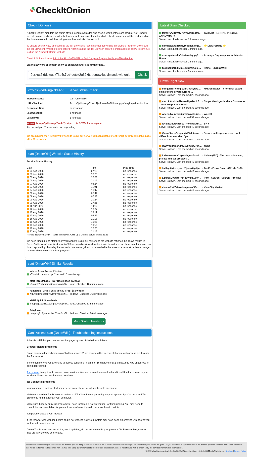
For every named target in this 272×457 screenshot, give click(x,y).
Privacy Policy (240, 451)
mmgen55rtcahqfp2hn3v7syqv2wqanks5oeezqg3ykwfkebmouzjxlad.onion (182, 88)
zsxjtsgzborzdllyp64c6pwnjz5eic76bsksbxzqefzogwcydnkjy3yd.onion (182, 68)
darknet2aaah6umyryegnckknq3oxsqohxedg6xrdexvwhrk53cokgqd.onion (182, 45)
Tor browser (33, 372)
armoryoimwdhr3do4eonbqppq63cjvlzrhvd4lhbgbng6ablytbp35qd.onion (182, 55)
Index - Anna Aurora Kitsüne (46, 271)
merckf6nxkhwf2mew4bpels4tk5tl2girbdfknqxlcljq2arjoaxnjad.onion (182, 101)
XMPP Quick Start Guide (43, 300)
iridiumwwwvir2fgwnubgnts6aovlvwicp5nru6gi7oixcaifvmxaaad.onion (182, 155)
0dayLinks (35, 310)
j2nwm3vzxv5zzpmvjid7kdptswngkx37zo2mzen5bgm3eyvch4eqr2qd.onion (182, 133)
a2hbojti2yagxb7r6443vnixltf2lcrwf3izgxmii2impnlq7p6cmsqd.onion (182, 177)
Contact (229, 451)
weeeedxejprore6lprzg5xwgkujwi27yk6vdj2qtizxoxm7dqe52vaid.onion (182, 114)
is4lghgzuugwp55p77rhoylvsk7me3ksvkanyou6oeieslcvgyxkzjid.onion (182, 123)
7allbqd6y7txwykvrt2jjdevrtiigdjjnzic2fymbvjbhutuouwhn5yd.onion (182, 168)
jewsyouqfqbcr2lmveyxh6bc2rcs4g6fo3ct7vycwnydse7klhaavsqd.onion (182, 146)
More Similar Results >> (89, 321)
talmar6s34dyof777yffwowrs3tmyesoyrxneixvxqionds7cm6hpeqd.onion (182, 33)
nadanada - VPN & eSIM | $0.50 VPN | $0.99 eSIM (57, 290)
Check (142, 74)
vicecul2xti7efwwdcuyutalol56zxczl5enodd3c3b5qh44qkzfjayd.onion (182, 187)
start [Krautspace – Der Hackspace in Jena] (55, 281)
